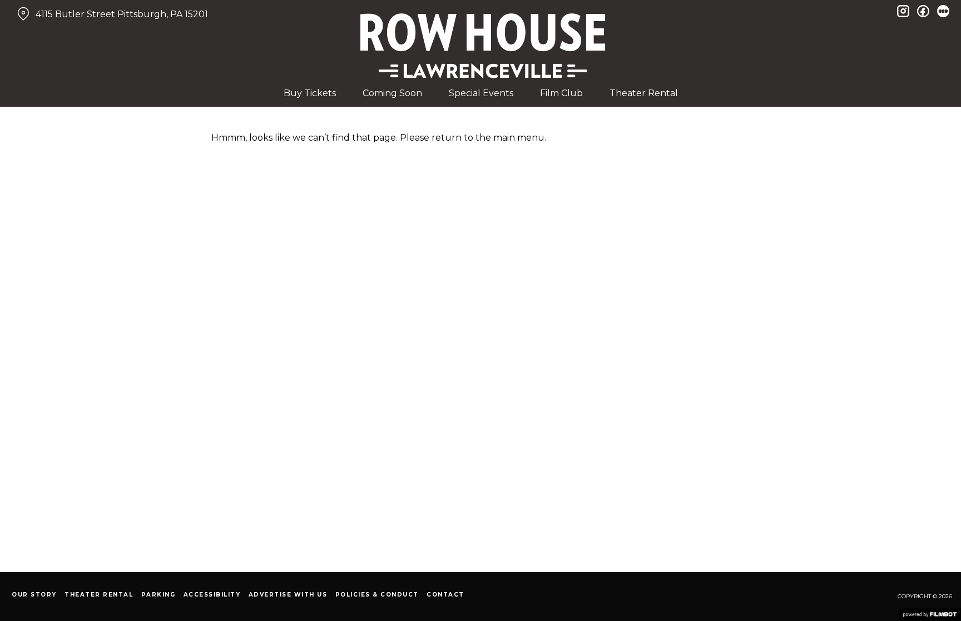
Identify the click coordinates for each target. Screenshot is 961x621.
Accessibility (212, 594)
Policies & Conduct (377, 594)
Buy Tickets (310, 93)
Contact (445, 594)
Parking (158, 594)
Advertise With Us (288, 594)
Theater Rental (644, 93)
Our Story (34, 594)
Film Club (561, 93)
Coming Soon (392, 93)
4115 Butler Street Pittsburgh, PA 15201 (122, 14)
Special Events (481, 93)
